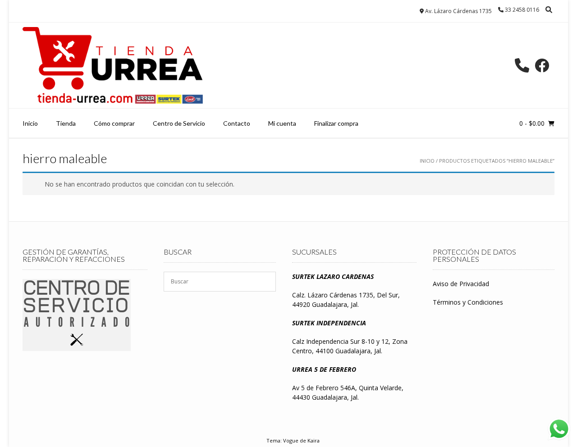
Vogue (290, 440)
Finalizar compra (336, 123)
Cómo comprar (114, 123)
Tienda (66, 123)
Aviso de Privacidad (461, 283)
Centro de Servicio (179, 123)
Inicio (30, 123)
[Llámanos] (522, 65)
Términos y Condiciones (468, 302)
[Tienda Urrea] (113, 65)
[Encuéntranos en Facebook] (542, 65)
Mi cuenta (282, 123)
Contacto (236, 123)
